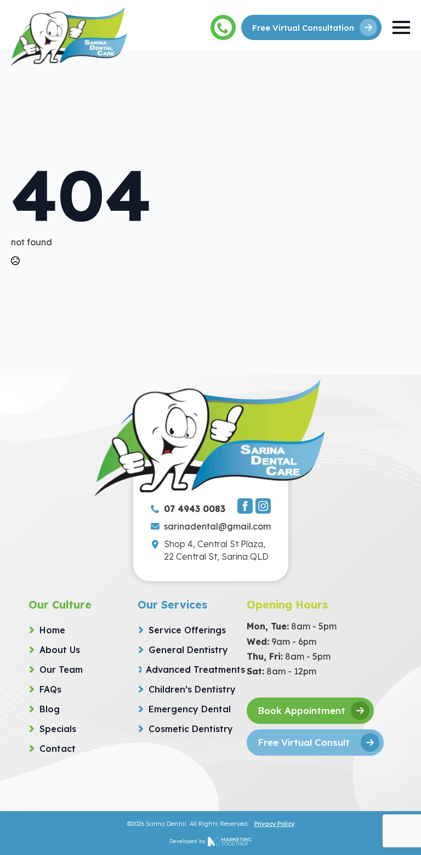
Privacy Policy (274, 824)
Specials (57, 728)
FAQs (50, 689)
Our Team (61, 669)
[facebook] (245, 506)
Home (52, 630)
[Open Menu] (401, 27)
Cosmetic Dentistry (191, 728)
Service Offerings (187, 630)
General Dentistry (188, 649)
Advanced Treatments (195, 669)
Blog (49, 709)
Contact (57, 748)
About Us (59, 649)
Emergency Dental (190, 709)
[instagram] (263, 506)
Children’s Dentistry (192, 689)
